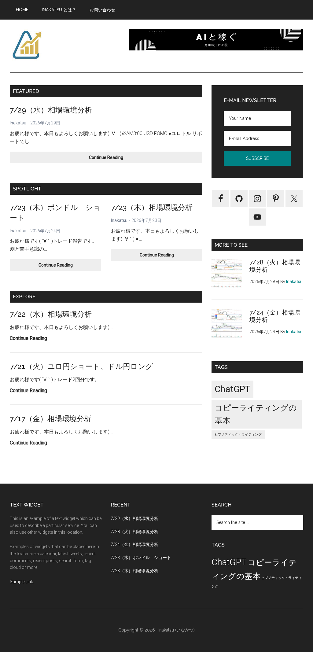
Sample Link (21, 581)
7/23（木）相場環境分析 (152, 207)
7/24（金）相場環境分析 (134, 544)
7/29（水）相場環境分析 (51, 109)
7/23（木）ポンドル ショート (141, 557)
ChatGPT (232, 389)
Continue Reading (112, 159)
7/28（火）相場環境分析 (134, 531)
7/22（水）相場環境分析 (51, 314)
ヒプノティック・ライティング (238, 435)
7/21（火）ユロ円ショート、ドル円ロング (81, 366)
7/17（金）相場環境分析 (50, 418)
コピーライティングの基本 (256, 414)
